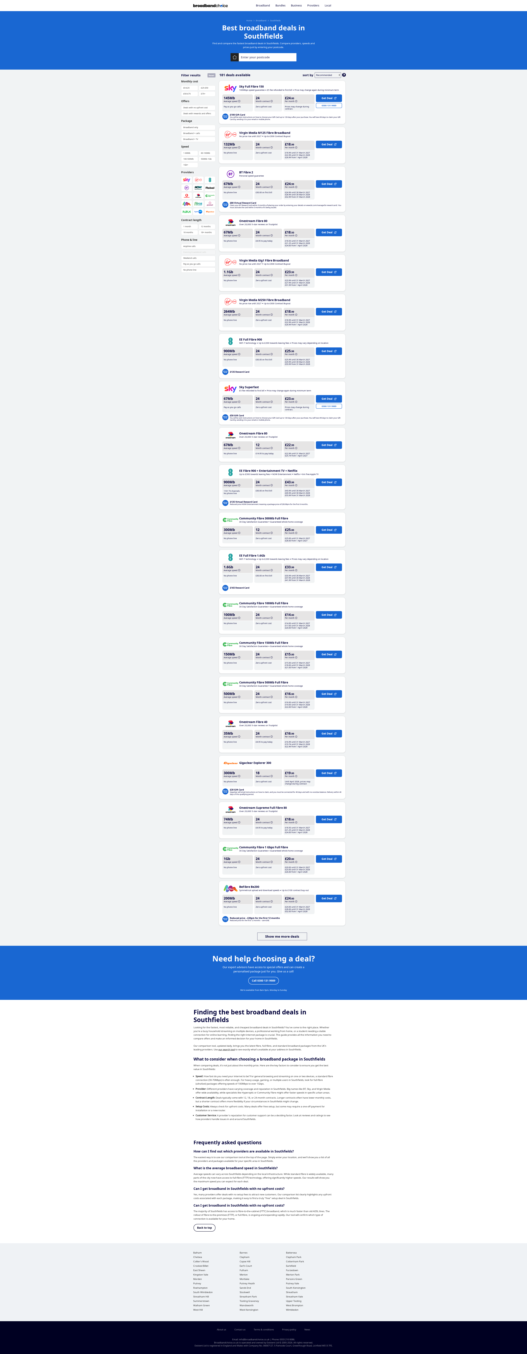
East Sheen (199, 1270)
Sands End (245, 1287)
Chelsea (197, 1257)
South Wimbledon (203, 1292)
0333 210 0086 (287, 1339)
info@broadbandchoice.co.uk (254, 1339)
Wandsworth (247, 1305)
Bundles (280, 5)
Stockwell (245, 1292)
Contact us (240, 1329)
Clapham (245, 1257)
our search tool (226, 1049)
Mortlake (244, 1279)
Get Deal (327, 98)
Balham (197, 1252)
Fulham (244, 1270)
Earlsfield (291, 1265)
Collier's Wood (201, 1261)
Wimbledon (292, 1309)
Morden (197, 1279)
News (307, 1329)
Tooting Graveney (249, 1301)
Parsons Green (294, 1279)
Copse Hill (245, 1261)
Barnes (243, 1252)
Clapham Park (293, 1257)
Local (328, 5)
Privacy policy (289, 1329)
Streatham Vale (294, 1296)
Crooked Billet (200, 1265)
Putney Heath (247, 1283)
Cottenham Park (295, 1261)
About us (221, 1329)
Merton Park (293, 1274)
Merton (244, 1274)
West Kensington (249, 1309)
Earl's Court (246, 1265)
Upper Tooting (293, 1301)
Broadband (263, 5)
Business (296, 5)
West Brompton (294, 1305)
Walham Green (201, 1305)
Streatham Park (248, 1296)
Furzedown (292, 1270)
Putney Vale (292, 1283)
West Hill (198, 1309)
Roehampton (200, 1287)
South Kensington (296, 1287)
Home (249, 20)
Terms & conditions (264, 1329)
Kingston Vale (200, 1274)
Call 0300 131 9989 (263, 980)
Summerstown (201, 1301)
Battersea (291, 1252)
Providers (313, 5)
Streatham (292, 1292)
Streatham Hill (201, 1296)
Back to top (204, 1227)
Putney (197, 1283)
